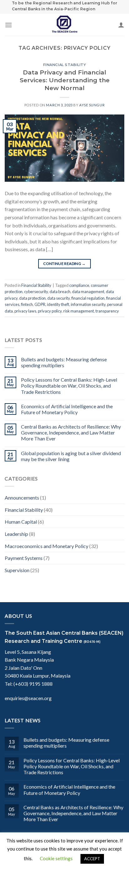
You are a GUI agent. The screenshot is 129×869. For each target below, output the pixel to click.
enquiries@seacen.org (28, 698)
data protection (32, 298)
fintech (27, 304)
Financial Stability (64, 65)
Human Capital (21, 522)
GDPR (39, 304)
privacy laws (25, 310)
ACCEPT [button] (92, 858)
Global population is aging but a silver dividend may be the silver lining (71, 456)
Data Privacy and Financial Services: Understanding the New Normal (65, 80)
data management (88, 291)
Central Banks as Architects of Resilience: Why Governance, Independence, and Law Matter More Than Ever (71, 432)
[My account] (121, 25)
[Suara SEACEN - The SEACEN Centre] (64, 25)
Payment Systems (24, 558)
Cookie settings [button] (56, 858)
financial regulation (88, 298)
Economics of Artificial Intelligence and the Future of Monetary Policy (67, 409)
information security (88, 304)
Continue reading (64, 263)
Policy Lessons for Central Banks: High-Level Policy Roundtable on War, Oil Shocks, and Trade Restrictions (69, 385)
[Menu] (8, 25)
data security (58, 298)
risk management (78, 310)
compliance (79, 285)
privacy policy (50, 310)
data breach (59, 291)
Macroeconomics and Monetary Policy (46, 546)
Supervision (17, 570)
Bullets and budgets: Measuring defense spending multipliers (64, 362)
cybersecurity (36, 291)
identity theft (58, 304)
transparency (107, 310)
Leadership (16, 534)
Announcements (22, 498)
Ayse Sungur (92, 105)
